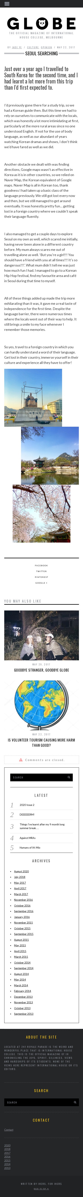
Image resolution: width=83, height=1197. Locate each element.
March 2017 (21, 894)
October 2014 (22, 962)
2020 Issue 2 (27, 804)
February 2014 (22, 991)
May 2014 (20, 979)
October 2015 (22, 928)
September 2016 (23, 911)
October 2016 (22, 905)
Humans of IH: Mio (30, 847)
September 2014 (23, 968)
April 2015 (20, 951)
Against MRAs (28, 837)
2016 (7, 1156)
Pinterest (41, 577)
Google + (42, 583)
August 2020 (21, 871)
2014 (7, 1164)
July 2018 (19, 877)
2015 (7, 1160)
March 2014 (21, 985)
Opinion (46, 47)
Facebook (41, 565)
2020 (7, 1145)
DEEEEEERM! (27, 814)
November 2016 (23, 899)
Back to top (40, 1189)
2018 (7, 1149)
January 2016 (22, 917)
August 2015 (21, 939)
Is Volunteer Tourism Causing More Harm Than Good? (41, 742)
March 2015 (21, 956)
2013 (7, 1168)
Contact (8, 1129)
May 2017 (20, 882)
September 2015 (23, 934)
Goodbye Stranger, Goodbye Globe (41, 670)
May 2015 (20, 945)
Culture (33, 47)
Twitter (41, 571)
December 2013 (23, 996)
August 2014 (21, 974)
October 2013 (22, 1008)
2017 (7, 1152)
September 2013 (23, 1013)
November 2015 (23, 922)
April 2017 (20, 888)
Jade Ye (17, 47)
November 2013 (23, 1002)
